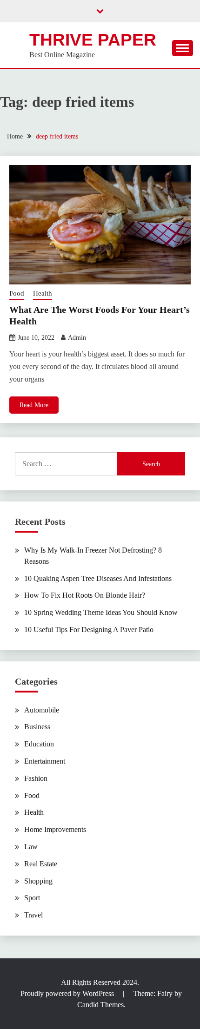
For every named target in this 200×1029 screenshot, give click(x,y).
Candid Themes (100, 1005)
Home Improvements (55, 829)
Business (37, 727)
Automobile (41, 710)
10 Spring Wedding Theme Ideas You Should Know (101, 612)
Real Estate (40, 864)
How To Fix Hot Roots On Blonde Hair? (84, 595)
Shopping (38, 881)
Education (39, 744)
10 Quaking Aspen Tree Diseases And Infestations (98, 578)
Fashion (35, 778)
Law (31, 847)
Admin (77, 337)
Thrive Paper (92, 39)
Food (16, 293)
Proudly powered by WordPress (68, 993)
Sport (32, 898)
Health (42, 293)
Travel (33, 915)
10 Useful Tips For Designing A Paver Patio (88, 629)
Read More (34, 405)
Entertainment (44, 761)
